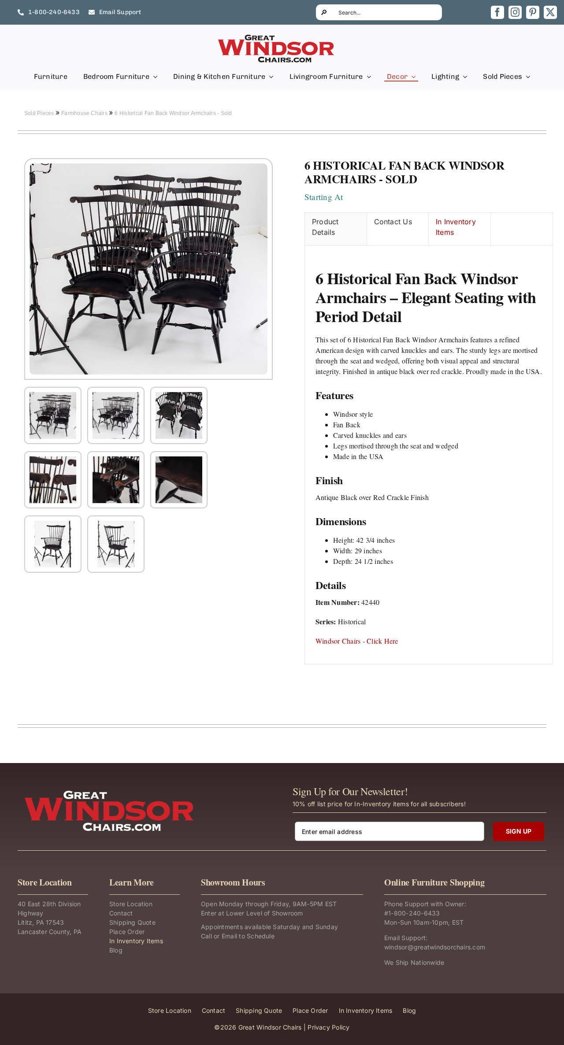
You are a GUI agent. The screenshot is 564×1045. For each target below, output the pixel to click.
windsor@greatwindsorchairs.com (434, 947)
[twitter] (550, 12)
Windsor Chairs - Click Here (356, 640)
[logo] (276, 37)
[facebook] (497, 12)
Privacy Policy (328, 1027)
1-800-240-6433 (414, 913)
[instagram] (515, 12)
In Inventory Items (456, 227)
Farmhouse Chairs (85, 113)
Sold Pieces (40, 113)
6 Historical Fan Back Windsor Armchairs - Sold (173, 113)
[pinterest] (532, 12)
